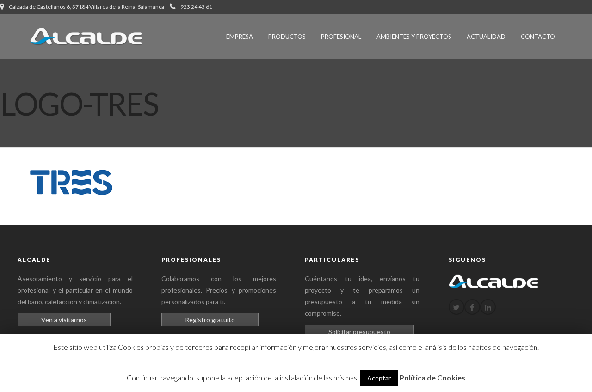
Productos (287, 36)
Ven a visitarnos (64, 320)
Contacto (538, 36)
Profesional (341, 36)
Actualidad (486, 36)
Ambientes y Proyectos (413, 36)
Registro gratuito (210, 320)
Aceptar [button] (379, 378)
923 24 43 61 (196, 6)
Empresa (239, 36)
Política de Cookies (432, 377)
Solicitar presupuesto (359, 332)
